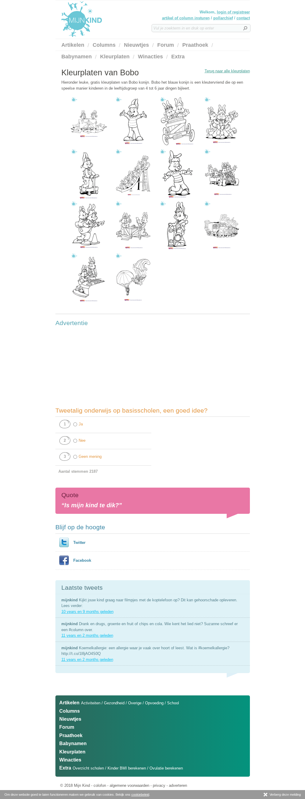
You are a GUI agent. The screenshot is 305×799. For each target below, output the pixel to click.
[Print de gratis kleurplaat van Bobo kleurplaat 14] (133, 198)
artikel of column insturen (186, 18)
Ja (81, 424)
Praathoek (195, 45)
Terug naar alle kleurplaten (227, 71)
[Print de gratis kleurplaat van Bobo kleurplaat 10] (133, 146)
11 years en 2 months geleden (87, 635)
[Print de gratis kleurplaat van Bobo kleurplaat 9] (133, 303)
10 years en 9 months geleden (87, 611)
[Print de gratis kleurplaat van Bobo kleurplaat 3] (221, 198)
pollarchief (223, 18)
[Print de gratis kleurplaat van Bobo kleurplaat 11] (177, 146)
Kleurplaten (115, 57)
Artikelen (72, 45)
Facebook (82, 560)
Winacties (150, 57)
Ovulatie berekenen (166, 768)
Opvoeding (154, 703)
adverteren (178, 785)
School (173, 703)
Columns (104, 45)
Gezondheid (114, 703)
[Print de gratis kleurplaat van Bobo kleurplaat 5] (133, 251)
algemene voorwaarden (129, 785)
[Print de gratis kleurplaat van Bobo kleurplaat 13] (88, 198)
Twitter (79, 542)
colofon (100, 785)
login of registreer (233, 12)
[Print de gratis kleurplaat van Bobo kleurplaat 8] (88, 303)
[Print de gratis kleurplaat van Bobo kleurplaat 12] (221, 146)
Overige (134, 703)
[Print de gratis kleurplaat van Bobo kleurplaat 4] (88, 251)
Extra (178, 57)
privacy (159, 785)
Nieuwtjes (136, 45)
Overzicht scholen (88, 768)
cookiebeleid (140, 794)
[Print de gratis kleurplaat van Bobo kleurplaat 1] (88, 146)
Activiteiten (90, 703)
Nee (82, 440)
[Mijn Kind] (113, 19)
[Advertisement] (100, 366)
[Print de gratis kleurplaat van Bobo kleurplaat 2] (177, 198)
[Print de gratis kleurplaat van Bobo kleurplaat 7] (221, 251)
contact (243, 18)
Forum (165, 45)
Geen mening (90, 456)
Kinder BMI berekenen (127, 768)
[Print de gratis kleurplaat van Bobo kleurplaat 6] (177, 251)
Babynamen (76, 57)
